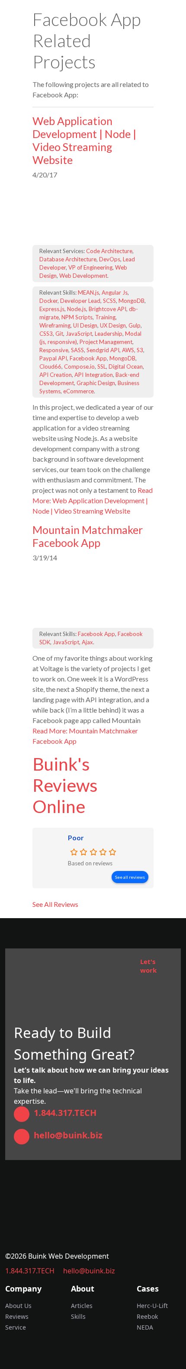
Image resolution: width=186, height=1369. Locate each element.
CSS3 (46, 333)
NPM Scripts (77, 317)
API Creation (55, 374)
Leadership (108, 333)
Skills (78, 1316)
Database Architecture (67, 259)
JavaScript (79, 333)
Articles (82, 1306)
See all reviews (130, 877)
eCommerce (78, 391)
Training (105, 317)
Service (15, 1327)
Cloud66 (50, 366)
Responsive (53, 350)
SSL (101, 366)
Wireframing (55, 325)
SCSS (109, 300)
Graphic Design (96, 382)
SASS (77, 350)
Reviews (17, 1316)
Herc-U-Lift (152, 1306)
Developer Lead (80, 300)
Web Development (83, 275)
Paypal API (53, 358)
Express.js (51, 308)
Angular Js (115, 292)
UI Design (85, 325)
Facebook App (88, 358)
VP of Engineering (90, 267)
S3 (140, 350)
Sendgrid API (103, 350)
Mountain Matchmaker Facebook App (87, 536)
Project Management (106, 341)
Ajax (87, 642)
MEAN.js (88, 292)
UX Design (113, 325)
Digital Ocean (126, 366)
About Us (18, 1306)
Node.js (76, 308)
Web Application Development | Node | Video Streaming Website (84, 140)
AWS (128, 350)
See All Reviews (55, 904)
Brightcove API (107, 308)
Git (59, 333)
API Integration (93, 374)
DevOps (109, 259)
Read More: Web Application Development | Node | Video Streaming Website (92, 500)
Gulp (134, 325)
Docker (48, 300)
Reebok (147, 1316)
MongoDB (131, 300)
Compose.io (79, 366)
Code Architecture (109, 250)
